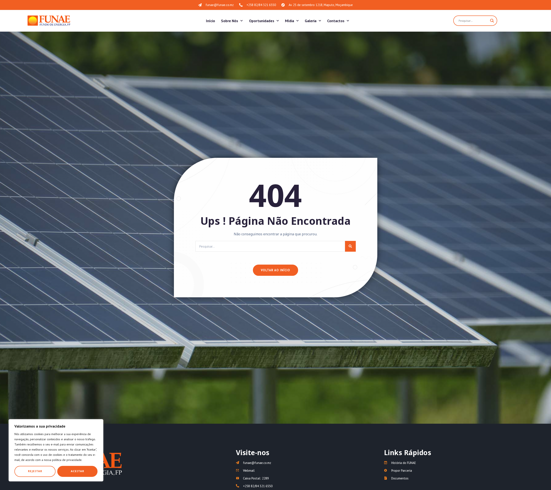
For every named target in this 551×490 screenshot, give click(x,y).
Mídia (289, 21)
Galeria (310, 21)
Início (210, 21)
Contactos (335, 21)
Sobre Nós (229, 21)
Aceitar (77, 471)
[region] (56, 450)
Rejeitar (35, 471)
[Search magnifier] (492, 21)
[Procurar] (350, 246)
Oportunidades (261, 21)
